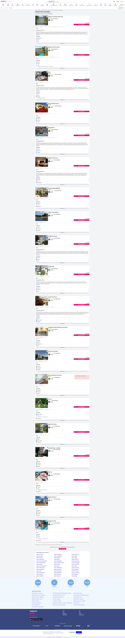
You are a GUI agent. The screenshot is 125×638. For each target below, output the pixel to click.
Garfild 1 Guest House (53, 158)
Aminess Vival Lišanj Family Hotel (55, 16)
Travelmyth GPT (81, 614)
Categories (64, 613)
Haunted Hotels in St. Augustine (37, 593)
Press (63, 612)
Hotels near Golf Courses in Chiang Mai (38, 595)
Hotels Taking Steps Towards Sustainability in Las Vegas (62, 593)
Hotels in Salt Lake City (35, 600)
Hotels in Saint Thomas (75, 572)
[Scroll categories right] (124, 5)
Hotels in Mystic (74, 575)
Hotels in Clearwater (75, 570)
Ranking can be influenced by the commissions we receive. (43, 14)
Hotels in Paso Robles (57, 572)
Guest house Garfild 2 (53, 351)
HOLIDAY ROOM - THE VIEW (54, 448)
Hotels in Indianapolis (57, 569)
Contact (80, 613)
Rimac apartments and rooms (54, 375)
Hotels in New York (75, 559)
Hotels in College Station (40, 567)
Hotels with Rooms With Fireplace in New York (80, 595)
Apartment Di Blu (52, 521)
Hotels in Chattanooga (40, 569)
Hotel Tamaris (51, 127)
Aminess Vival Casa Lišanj (54, 47)
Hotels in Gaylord (57, 564)
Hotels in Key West (39, 556)
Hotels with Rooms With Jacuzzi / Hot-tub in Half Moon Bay (62, 602)
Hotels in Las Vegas (39, 554)
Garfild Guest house (52, 236)
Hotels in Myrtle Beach (58, 554)
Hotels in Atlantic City (75, 554)
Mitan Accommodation (53, 212)
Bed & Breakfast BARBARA (54, 188)
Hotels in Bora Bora (57, 575)
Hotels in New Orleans (40, 559)
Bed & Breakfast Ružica (53, 103)
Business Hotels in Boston (77, 593)
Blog (79, 610)
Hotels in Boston (57, 559)
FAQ (79, 612)
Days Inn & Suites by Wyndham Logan (59, 604)
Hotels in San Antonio (75, 564)
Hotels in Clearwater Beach (40, 562)
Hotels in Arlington (75, 574)
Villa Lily (50, 472)
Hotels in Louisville (39, 574)
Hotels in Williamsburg (58, 567)
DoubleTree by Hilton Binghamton (79, 604)
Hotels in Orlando (39, 564)
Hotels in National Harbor (40, 572)
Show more (62, 43)
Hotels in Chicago (74, 557)
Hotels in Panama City (40, 575)
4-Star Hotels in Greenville (57, 600)
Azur (49, 72)
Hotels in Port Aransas (75, 567)
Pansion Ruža (51, 266)
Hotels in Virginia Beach (58, 556)
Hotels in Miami (74, 556)
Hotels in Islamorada (75, 569)
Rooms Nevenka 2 (52, 497)
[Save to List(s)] (47, 16)
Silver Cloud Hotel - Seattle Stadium (37, 606)
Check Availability (81, 24)
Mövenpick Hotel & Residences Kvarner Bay (57, 327)
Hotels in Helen (39, 570)
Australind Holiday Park (36, 604)
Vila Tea (50, 399)
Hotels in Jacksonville (57, 570)
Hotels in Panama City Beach (59, 562)
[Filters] (1, 8)
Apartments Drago (52, 424)
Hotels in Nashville (57, 557)
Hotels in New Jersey (57, 574)
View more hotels (62, 548)
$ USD (114, 1)
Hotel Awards (64, 614)
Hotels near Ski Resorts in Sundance (79, 600)
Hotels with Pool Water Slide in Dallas (59, 595)
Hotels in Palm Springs (75, 562)
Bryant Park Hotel (76, 602)
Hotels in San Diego (39, 557)
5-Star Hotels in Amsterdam (36, 602)
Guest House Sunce (52, 297)
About (63, 610)
